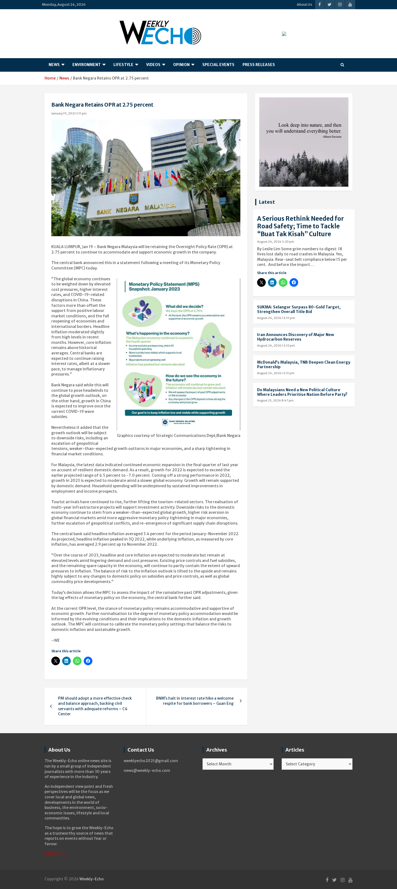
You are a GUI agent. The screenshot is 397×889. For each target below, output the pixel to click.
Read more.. (56, 853)
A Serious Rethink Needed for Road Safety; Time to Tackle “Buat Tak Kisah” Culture (300, 226)
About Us (304, 4)
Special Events (218, 64)
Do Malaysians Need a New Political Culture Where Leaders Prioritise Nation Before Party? (302, 392)
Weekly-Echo (91, 879)
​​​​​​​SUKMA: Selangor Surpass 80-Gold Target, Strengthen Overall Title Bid (299, 309)
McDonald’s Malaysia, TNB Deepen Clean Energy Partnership (303, 364)
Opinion (181, 64)
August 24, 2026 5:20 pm (275, 241)
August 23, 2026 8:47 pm (275, 400)
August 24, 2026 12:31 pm (275, 373)
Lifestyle (123, 64)
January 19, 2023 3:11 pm (69, 113)
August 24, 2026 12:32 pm (276, 345)
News (54, 64)
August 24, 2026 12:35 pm (276, 318)
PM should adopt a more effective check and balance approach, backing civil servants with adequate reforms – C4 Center (95, 706)
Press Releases (259, 64)
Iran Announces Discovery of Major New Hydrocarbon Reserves (295, 337)
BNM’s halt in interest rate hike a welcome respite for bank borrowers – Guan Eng (195, 701)
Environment (86, 64)
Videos (153, 64)
